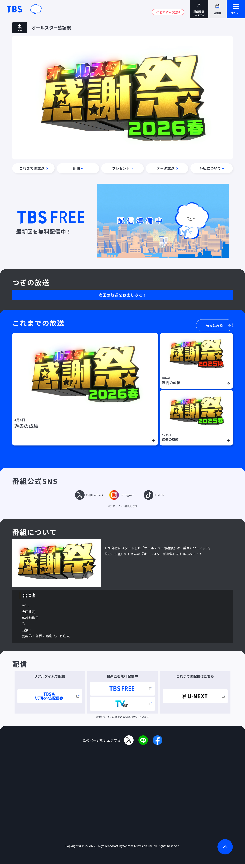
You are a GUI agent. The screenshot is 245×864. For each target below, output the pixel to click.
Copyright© (73, 846)
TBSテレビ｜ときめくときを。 (14, 9)
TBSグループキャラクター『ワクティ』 (36, 9)
